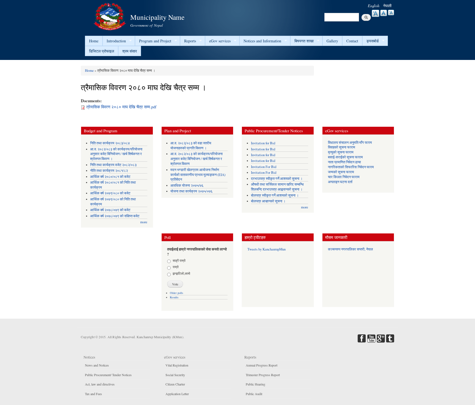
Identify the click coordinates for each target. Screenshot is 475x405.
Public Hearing (255, 384)
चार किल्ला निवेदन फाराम (344, 177)
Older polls (176, 293)
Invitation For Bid (263, 166)
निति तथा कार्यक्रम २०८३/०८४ (110, 143)
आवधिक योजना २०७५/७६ (186, 185)
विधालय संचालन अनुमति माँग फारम (350, 142)
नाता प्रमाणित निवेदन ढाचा (344, 162)
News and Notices (97, 365)
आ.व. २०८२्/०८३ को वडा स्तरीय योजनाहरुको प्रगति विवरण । (190, 145)
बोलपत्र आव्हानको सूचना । (268, 201)
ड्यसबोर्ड (370, 41)
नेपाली (387, 5)
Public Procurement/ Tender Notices (108, 375)
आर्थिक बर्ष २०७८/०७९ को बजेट (110, 210)
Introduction (114, 41)
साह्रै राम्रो (179, 260)
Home (93, 40)
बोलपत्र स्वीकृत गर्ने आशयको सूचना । (275, 195)
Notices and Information (260, 41)
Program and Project (153, 41)
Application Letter (177, 394)
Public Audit (254, 394)
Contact (352, 40)
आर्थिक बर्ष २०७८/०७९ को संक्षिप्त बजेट (114, 216)
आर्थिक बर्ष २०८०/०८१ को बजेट (110, 176)
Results (174, 297)
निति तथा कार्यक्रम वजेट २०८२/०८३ (113, 164)
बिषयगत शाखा (302, 41)
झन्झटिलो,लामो (181, 273)
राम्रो (176, 267)
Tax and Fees (93, 394)
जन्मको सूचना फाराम (341, 172)
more (143, 222)
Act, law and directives (100, 384)
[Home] (110, 16)
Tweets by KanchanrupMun (266, 249)
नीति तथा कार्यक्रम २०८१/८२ (109, 170)
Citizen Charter (175, 384)
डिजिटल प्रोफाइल (101, 51)
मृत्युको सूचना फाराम (341, 152)
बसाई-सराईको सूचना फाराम (345, 157)
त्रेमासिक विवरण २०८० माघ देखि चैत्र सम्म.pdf (121, 106)
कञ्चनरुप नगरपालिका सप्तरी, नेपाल (350, 249)
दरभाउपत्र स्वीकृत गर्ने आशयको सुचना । (277, 178)
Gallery (332, 40)
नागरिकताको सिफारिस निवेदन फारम (351, 167)
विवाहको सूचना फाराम (341, 147)
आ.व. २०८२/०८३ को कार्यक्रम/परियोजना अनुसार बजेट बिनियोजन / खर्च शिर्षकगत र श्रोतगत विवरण (196, 158)
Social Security (175, 375)
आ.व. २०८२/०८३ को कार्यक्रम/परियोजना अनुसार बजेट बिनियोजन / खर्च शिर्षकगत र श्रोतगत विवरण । (116, 154)
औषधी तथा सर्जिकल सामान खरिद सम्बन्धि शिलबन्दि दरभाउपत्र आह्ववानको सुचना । (277, 187)
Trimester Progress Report (263, 375)
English (373, 5)
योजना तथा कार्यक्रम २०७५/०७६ (191, 191)
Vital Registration (176, 365)
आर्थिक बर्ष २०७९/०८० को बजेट (110, 193)
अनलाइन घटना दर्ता (340, 182)
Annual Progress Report (261, 365)
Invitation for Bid (263, 143)
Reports (188, 41)
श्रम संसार (129, 51)
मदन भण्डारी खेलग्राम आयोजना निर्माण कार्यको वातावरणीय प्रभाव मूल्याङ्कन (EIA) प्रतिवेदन (197, 174)
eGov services (218, 41)
